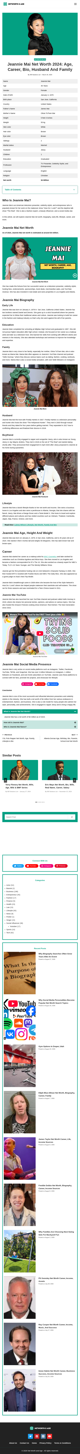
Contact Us (24, 1443)
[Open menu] (75, 4)
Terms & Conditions (62, 1443)
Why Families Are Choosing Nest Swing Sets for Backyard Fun (56, 1233)
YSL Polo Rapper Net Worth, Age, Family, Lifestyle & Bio (18, 738)
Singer (8, 920)
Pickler (9, 917)
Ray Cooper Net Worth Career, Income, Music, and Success (56, 1326)
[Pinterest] (36, 1436)
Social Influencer (12, 923)
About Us (13, 1443)
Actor (8, 885)
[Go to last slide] (5, 780)
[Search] (72, 817)
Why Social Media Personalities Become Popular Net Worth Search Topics (57, 1001)
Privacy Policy (45, 1443)
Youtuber (13, 926)
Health (8, 904)
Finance (9, 901)
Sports (8, 930)
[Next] (74, 780)
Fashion (9, 898)
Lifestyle (9, 911)
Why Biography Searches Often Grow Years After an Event (55, 955)
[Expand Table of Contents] (74, 189)
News (8, 914)
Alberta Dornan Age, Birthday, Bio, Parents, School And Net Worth (61, 738)
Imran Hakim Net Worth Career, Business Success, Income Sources (57, 1372)
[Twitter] (30, 1436)
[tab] (36, 802)
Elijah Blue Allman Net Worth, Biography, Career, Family (57, 1094)
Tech (8, 933)
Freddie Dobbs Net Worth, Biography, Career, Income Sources (55, 1186)
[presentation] (20, 770)
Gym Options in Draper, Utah (51, 1046)
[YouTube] (49, 1436)
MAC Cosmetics (50, 557)
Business (9, 891)
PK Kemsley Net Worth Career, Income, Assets (56, 1279)
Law (8, 907)
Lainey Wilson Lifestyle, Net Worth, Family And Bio (35, 525)
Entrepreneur (40, 59)
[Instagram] (43, 1436)
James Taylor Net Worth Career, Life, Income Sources (55, 1140)
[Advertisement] (40, 838)
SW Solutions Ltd (35, 74)
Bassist (9, 888)
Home (34, 1443)
